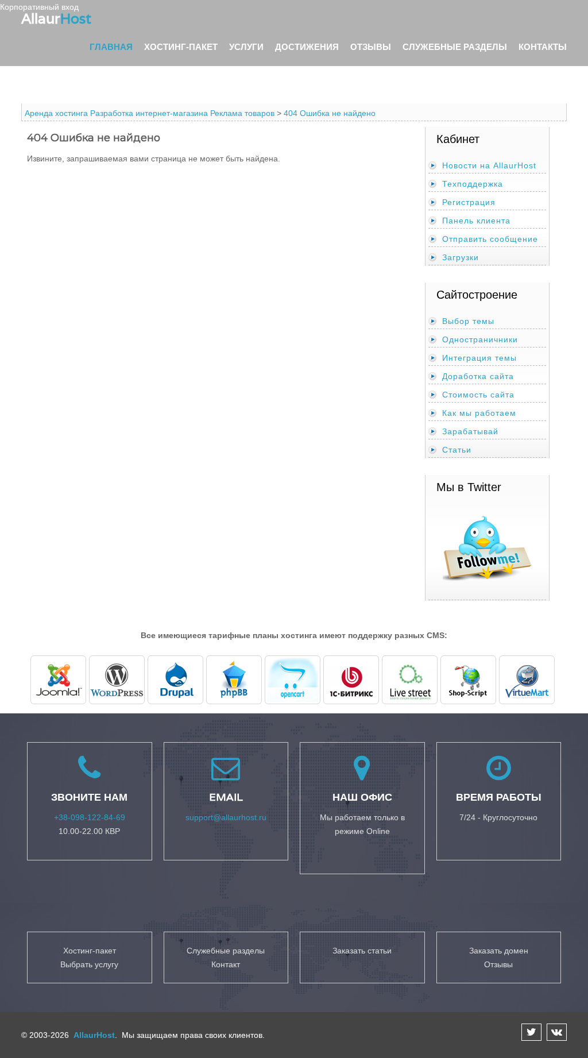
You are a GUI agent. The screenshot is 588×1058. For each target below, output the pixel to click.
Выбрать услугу (89, 964)
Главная (111, 47)
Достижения (307, 47)
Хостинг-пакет (181, 47)
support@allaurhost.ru (225, 817)
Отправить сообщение (490, 239)
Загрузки (460, 257)
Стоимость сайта (478, 394)
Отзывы (370, 47)
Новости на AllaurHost (489, 165)
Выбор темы (468, 321)
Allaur (56, 18)
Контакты (543, 47)
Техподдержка (472, 183)
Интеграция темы (479, 357)
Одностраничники (480, 339)
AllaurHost (93, 1035)
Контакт (225, 964)
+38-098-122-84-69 (89, 817)
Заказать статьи (362, 950)
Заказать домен (498, 950)
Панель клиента (476, 220)
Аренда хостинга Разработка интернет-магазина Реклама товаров (149, 113)
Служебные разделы (455, 47)
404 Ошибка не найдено (330, 113)
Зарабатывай (470, 431)
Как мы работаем (479, 413)
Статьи (456, 449)
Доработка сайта (478, 376)
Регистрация (469, 202)
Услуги (246, 47)
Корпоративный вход (39, 6)
